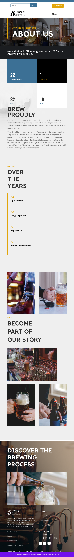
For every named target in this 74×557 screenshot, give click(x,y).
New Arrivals (12, 541)
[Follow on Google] (49, 543)
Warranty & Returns (15, 545)
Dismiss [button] (57, 554)
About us (44, 516)
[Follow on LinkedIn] (44, 543)
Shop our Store (46, 525)
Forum (9, 536)
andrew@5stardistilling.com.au (50, 534)
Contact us (45, 520)
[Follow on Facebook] (40, 543)
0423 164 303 (50, 537)
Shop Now (58, 6)
